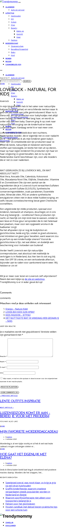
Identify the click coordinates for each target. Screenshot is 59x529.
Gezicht (19, 34)
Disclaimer (10, 526)
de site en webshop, (35, 279)
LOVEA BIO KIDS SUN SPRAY (20, 311)
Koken (13, 22)
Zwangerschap (17, 46)
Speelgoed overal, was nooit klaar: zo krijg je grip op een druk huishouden (30, 484)
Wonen (8, 58)
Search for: (4, 78)
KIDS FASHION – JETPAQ (18, 314)
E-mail (3, 367)
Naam (3, 362)
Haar (18, 37)
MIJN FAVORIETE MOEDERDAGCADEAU (29, 431)
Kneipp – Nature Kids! (16, 308)
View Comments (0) (9, 392)
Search (27, 81)
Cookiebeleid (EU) (13, 65)
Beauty (14, 28)
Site (1, 373)
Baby (13, 52)
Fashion (14, 40)
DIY (12, 19)
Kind (13, 55)
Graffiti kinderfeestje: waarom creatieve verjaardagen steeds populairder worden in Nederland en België (27, 491)
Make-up (20, 31)
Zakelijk (9, 523)
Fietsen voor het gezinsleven (20, 503)
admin (9, 437)
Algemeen (9, 7)
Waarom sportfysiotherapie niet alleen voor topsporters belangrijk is (28, 499)
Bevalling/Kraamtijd (19, 49)
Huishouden (16, 16)
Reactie (3, 356)
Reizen (8, 62)
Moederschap (11, 43)
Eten (13, 25)
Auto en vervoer (18, 10)
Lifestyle (9, 13)
